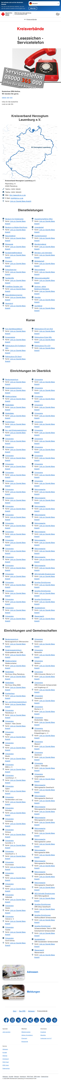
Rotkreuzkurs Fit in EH (42, 345)
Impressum (6, 1059)
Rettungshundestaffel (41, 278)
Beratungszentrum (11, 379)
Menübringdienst (40, 244)
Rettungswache (39, 489)
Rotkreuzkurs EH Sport (13, 356)
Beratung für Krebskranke (14, 219)
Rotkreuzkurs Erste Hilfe (43, 337)
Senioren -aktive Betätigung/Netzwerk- (41, 287)
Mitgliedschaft (39, 261)
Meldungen (33, 991)
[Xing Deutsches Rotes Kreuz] (30, 1020)
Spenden (37, 297)
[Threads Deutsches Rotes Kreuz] (54, 1020)
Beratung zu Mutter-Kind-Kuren (16, 227)
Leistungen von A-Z (45, 1038)
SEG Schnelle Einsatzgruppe (44, 574)
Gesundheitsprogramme (13, 295)
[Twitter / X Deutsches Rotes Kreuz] (18, 1020)
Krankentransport (40, 236)
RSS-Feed (6, 1062)
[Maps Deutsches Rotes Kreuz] (36, 1020)
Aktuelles (43, 1035)
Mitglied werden (26, 1032)
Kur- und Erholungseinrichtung (16, 430)
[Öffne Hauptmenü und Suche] (58, 14)
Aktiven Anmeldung (27, 1035)
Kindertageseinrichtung (13, 388)
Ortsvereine (9, 438)
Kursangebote (10, 337)
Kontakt (5, 1052)
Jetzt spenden (6, 1032)
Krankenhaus (10, 422)
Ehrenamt (8, 261)
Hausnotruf (9, 303)
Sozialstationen (39, 608)
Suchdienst (38, 306)
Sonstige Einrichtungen (42, 582)
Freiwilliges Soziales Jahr (14, 286)
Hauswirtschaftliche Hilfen (43, 219)
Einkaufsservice (10, 269)
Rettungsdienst (39, 269)
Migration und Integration (43, 252)
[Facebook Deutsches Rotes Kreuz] (6, 1020)
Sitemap (5, 1056)
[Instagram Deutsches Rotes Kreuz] (12, 1020)
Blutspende (9, 244)
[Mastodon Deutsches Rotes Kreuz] (42, 1020)
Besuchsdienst (10, 236)
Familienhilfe (9, 278)
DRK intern (6, 1065)
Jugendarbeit (39, 227)
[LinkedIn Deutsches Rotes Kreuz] (24, 1020)
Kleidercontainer (11, 396)
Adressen (32, 972)
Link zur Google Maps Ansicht (20, 201)
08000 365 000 (7, 98)
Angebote (43, 1032)
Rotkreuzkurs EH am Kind (43, 329)
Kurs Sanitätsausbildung (13, 329)
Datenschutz (6, 1068)
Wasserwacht (39, 616)
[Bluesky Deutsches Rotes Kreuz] (48, 1020)
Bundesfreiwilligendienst (13, 252)
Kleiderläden (9, 405)
